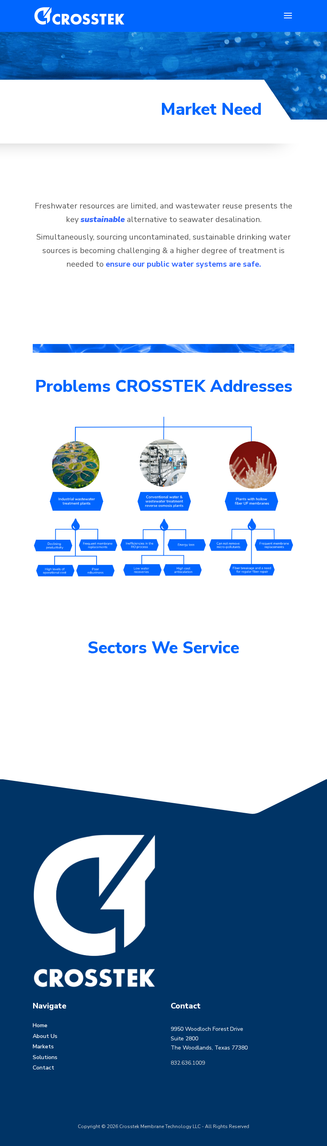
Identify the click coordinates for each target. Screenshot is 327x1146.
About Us (45, 1036)
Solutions (45, 1057)
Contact (43, 1067)
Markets (43, 1046)
